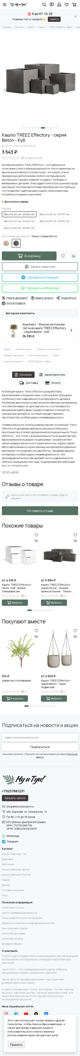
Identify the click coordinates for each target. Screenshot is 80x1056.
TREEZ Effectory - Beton (60, 27)
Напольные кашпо (38, 355)
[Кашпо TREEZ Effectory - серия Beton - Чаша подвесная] (59, 650)
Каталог (19, 27)
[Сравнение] (73, 255)
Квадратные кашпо (14, 355)
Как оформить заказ (15, 928)
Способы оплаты (12, 938)
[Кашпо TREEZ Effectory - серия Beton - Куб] (40, 77)
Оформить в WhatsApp (43, 288)
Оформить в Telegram (43, 277)
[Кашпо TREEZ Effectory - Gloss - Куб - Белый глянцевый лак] (20, 554)
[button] (23, 128)
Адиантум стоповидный (16, 680)
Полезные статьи (13, 907)
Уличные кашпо (24, 349)
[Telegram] (16, 1014)
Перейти (54, 19)
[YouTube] (26, 1014)
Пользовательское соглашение (22, 918)
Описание (25, 374)
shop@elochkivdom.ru (20, 806)
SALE (5, 895)
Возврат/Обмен (12, 944)
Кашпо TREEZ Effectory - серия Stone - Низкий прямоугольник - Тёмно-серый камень (56, 588)
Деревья (7, 859)
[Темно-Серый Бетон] (16, 243)
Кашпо (31, 27)
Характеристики (54, 374)
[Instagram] (6, 1014)
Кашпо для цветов (13, 361)
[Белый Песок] (6, 243)
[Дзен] (36, 1014)
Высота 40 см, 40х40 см (19, 221)
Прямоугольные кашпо (49, 349)
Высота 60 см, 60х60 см (19, 228)
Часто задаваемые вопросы (19, 912)
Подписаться (40, 747)
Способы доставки (13, 933)
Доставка (32, 383)
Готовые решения (13, 890)
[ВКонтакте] (46, 1014)
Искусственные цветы (15, 869)
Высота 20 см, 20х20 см (19, 214)
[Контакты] (51, 4)
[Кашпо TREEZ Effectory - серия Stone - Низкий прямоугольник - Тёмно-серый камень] (59, 554)
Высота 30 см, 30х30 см (54, 214)
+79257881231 (13, 791)
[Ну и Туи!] (18, 4)
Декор (6, 885)
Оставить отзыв (40, 510)
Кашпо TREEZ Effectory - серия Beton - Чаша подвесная (56, 684)
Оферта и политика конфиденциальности (28, 923)
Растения (8, 864)
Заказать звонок (15, 798)
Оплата (55, 383)
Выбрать (17, 602)
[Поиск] (44, 4)
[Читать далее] (10, 472)
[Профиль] (59, 4)
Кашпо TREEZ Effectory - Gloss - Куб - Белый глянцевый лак (17, 588)
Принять (16, 1045)
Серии (41, 27)
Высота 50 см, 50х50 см (54, 221)
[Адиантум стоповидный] (20, 650)
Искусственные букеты (16, 874)
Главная (6, 27)
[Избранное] (62, 255)
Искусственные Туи (14, 854)
